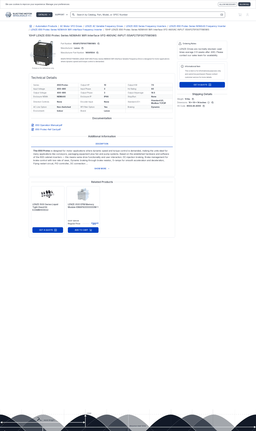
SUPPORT (59, 14)
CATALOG (42, 14)
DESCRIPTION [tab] (102, 144)
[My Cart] (240, 14)
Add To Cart (81, 230)
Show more (100, 168)
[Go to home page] (31, 26)
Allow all (244, 4)
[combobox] (147, 15)
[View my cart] (240, 14)
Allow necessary (227, 4)
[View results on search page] (73, 14)
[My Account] (247, 14)
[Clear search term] (221, 14)
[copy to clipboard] (98, 43)
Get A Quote (46, 230)
